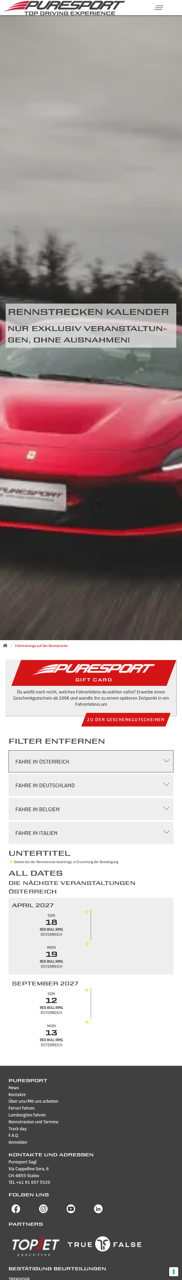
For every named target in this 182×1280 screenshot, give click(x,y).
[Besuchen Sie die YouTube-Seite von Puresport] (70, 1212)
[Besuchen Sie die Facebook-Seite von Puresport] (15, 1212)
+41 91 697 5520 (33, 1182)
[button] (157, 7)
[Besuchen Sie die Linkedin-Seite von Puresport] (98, 1212)
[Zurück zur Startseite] (6, 645)
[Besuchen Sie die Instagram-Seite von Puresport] (43, 1212)
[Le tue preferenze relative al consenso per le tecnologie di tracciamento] (173, 1271)
